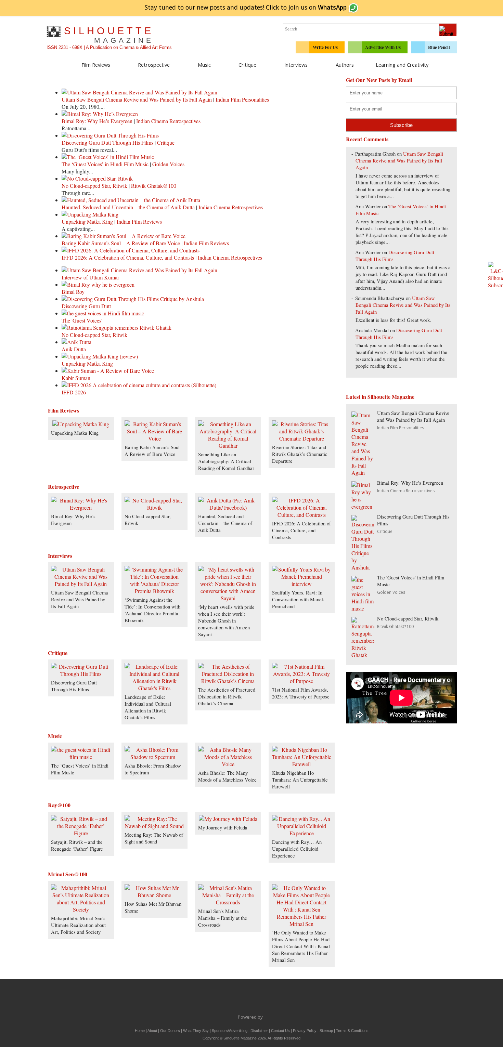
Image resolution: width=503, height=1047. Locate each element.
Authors (345, 64)
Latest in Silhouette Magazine (380, 397)
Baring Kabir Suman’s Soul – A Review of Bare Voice (121, 243)
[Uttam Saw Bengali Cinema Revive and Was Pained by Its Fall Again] (81, 583)
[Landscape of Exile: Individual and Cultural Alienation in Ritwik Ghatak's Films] (154, 688)
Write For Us (325, 47)
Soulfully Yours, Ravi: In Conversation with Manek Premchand (298, 599)
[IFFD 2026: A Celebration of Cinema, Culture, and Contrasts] (302, 514)
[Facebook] (215, 998)
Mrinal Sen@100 (67, 874)
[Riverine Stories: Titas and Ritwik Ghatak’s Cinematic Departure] (302, 438)
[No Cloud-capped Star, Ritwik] (154, 507)
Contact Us (280, 1031)
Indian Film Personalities (242, 99)
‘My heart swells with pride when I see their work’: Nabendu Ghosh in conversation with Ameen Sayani (226, 621)
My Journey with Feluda (222, 827)
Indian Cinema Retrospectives (168, 121)
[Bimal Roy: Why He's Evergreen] (81, 507)
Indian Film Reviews (139, 221)
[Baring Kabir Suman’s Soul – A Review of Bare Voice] (154, 438)
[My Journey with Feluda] (228, 818)
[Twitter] (229, 998)
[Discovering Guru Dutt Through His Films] (81, 673)
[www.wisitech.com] (265, 1017)
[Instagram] (287, 998)
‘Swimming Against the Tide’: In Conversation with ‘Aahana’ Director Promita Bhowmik (152, 610)
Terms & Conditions (352, 1031)
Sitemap (326, 1031)
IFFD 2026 (74, 392)
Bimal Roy (73, 291)
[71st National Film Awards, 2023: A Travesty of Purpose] (302, 680)
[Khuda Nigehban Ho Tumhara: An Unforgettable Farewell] (302, 764)
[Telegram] (244, 998)
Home (140, 1031)
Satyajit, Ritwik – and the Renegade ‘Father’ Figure (77, 845)
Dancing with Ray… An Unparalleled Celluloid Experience (297, 849)
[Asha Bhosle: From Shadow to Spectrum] (154, 756)
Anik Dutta (74, 349)
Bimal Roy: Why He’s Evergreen (97, 121)
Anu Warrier (368, 206)
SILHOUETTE (109, 34)
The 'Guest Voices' (82, 320)
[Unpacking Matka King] (80, 424)
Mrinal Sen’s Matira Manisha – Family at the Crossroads (222, 918)
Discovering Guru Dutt (86, 306)
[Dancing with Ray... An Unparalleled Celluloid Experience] (302, 833)
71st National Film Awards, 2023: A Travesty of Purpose (301, 693)
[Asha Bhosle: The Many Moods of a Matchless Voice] (228, 764)
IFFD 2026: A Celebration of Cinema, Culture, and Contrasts (128, 257)
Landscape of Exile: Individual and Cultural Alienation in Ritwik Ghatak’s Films (148, 707)
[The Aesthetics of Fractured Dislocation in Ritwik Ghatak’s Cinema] (228, 680)
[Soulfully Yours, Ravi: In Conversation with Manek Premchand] (302, 583)
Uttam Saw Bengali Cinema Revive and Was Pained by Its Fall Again (137, 99)
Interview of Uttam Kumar (90, 277)
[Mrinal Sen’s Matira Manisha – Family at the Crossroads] (228, 902)
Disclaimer (259, 1031)
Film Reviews (95, 64)
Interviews (296, 64)
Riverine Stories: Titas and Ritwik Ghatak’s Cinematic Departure (299, 454)
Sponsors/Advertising (229, 1031)
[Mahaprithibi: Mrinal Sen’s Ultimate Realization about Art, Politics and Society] (81, 909)
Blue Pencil (439, 47)
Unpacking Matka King (87, 221)
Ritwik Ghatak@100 (153, 185)
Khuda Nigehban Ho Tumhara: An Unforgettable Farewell (300, 780)
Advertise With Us (383, 47)
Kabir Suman (76, 377)
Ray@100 (59, 805)
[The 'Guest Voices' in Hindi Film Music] (81, 756)
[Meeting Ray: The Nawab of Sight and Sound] (154, 825)
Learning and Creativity (402, 64)
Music (204, 64)
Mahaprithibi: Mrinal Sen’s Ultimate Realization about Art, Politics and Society (78, 925)
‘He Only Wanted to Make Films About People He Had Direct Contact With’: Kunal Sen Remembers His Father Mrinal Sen (301, 946)
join (317, 7)
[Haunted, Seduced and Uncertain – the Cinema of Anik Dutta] (228, 507)
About (152, 1031)
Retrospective (154, 64)
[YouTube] (258, 998)
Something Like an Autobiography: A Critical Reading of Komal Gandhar (226, 461)
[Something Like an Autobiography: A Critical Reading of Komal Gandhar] (228, 445)
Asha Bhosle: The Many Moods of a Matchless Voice (227, 776)
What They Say (196, 1031)
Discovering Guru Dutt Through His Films (107, 142)
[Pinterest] (273, 998)
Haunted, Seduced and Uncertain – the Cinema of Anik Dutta (128, 207)
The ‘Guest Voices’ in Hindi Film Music (105, 164)
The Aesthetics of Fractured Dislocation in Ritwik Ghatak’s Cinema (226, 696)
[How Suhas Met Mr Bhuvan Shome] (154, 895)
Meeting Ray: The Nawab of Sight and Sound (154, 838)
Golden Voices (168, 164)
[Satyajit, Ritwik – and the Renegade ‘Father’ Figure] (81, 833)
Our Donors (170, 1031)
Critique (247, 64)
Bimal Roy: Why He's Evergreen (410, 483)
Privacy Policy (305, 1031)
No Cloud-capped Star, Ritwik (94, 185)
